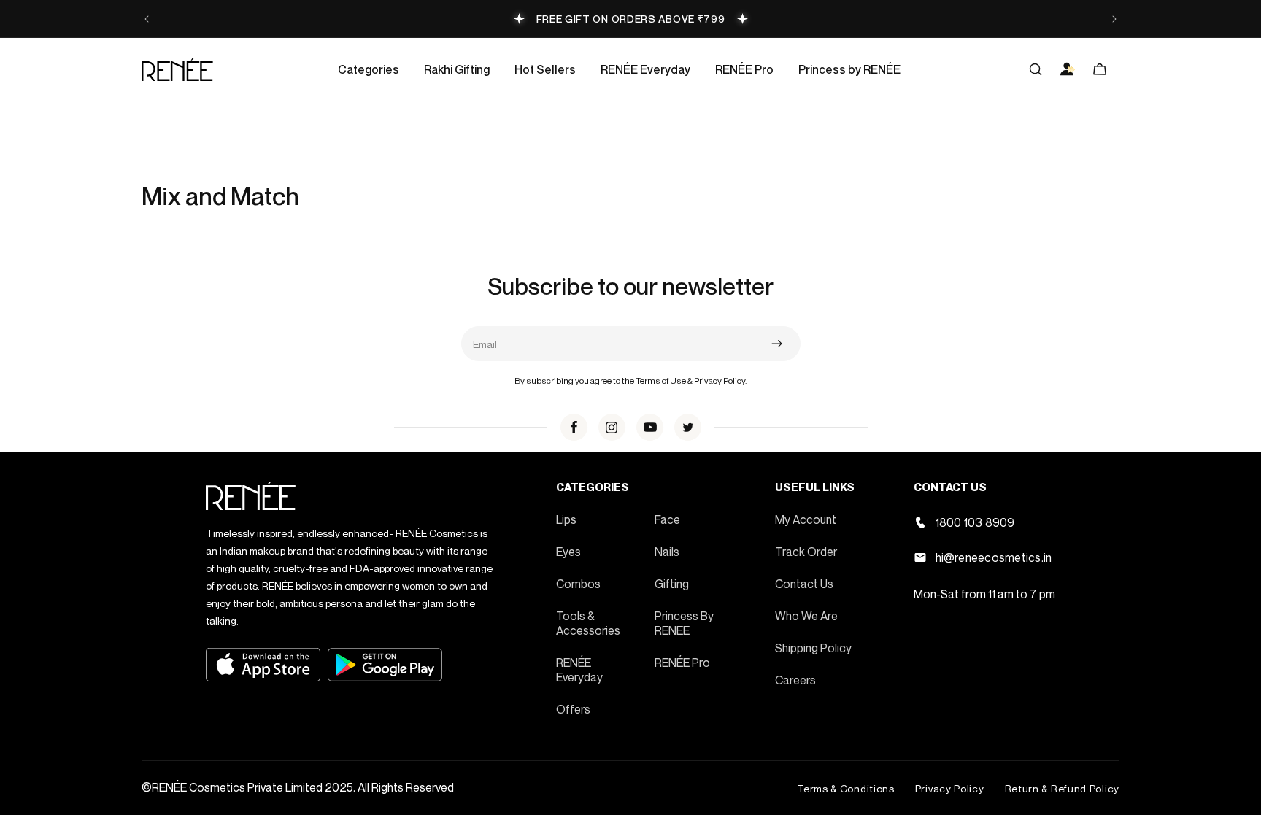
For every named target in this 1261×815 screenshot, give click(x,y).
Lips (566, 519)
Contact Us (804, 583)
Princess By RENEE (684, 623)
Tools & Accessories (588, 623)
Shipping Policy (813, 648)
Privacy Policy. (720, 380)
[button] (368, 69)
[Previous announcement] (147, 19)
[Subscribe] (777, 343)
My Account (805, 519)
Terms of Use (661, 380)
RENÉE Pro (682, 662)
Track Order (806, 551)
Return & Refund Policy (1062, 788)
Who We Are (806, 616)
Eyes (568, 551)
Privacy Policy (949, 788)
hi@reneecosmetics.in (994, 557)
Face (667, 519)
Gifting (672, 583)
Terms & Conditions (846, 788)
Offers (573, 709)
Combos (578, 583)
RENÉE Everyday (579, 669)
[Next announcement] (1114, 19)
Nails (667, 551)
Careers (795, 680)
